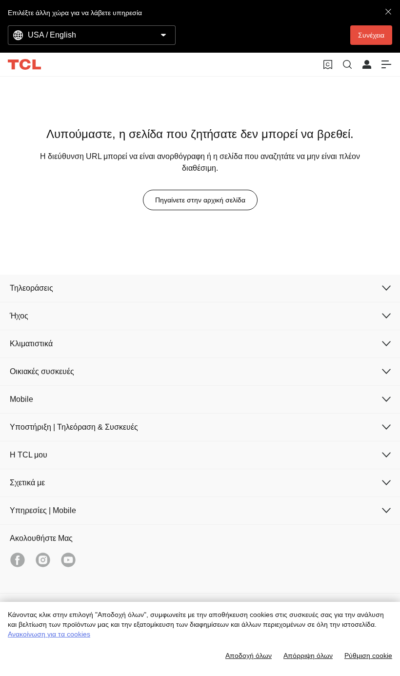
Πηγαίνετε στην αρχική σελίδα (200, 200)
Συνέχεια (371, 35)
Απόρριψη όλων (308, 655)
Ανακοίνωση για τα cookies (49, 634)
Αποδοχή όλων (248, 655)
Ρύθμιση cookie (368, 655)
